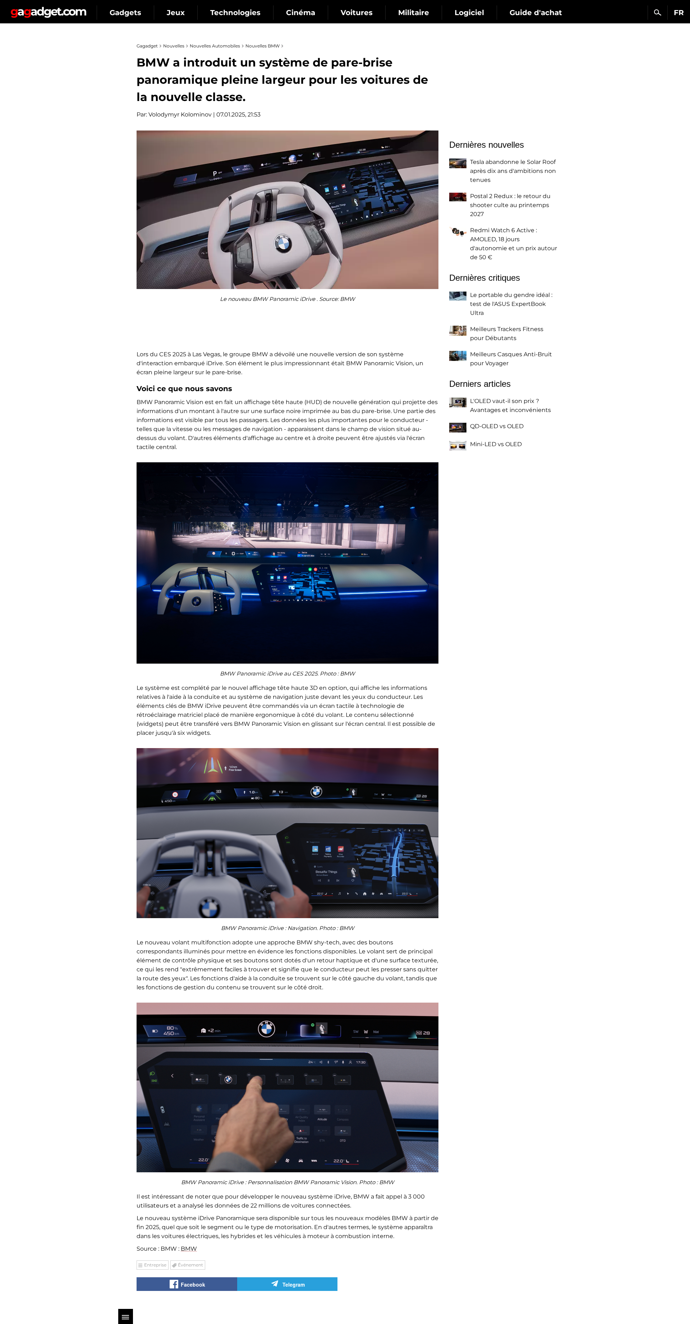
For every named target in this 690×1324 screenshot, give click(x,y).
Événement (190, 1265)
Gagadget (48, 9)
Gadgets (125, 12)
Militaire (413, 12)
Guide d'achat (536, 12)
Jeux (176, 12)
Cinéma (300, 12)
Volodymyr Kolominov (180, 114)
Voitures (357, 12)
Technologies (235, 12)
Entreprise (155, 1265)
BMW (189, 1248)
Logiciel (469, 12)
